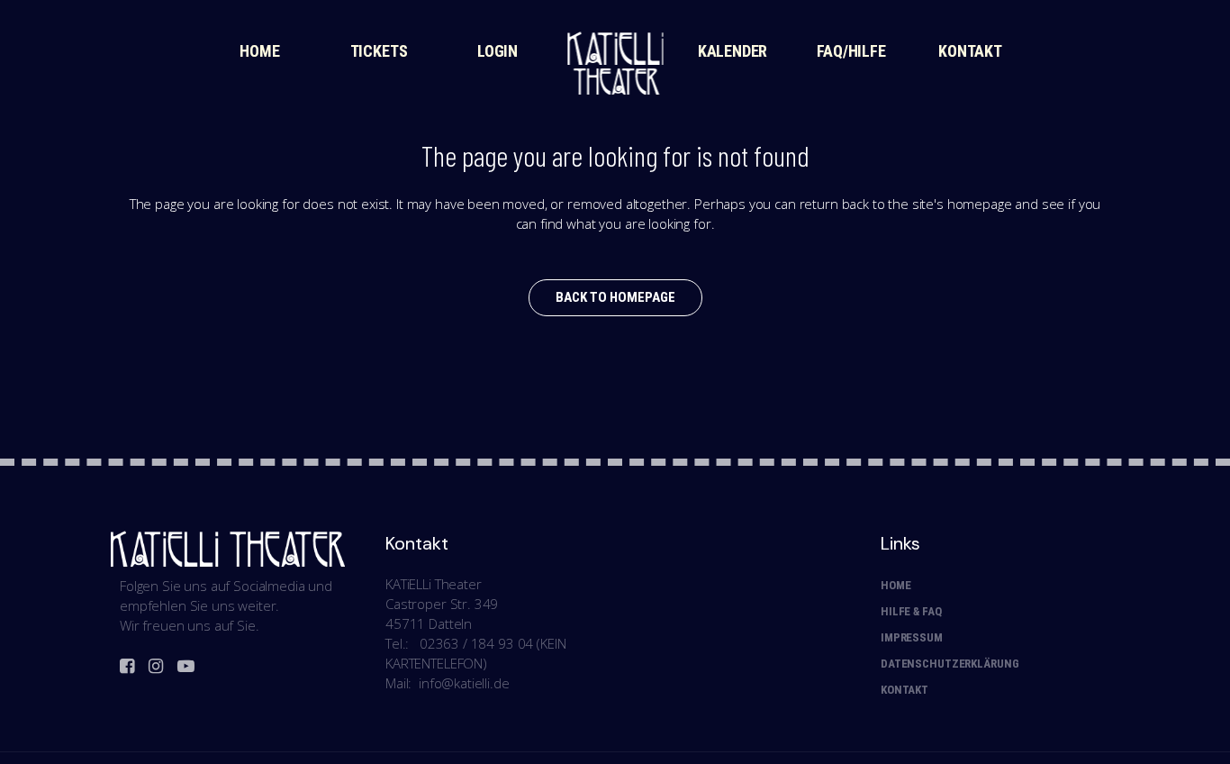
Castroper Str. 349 (441, 604)
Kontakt (904, 689)
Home (895, 585)
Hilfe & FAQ (911, 611)
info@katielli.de (464, 683)
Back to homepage (615, 297)
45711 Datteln (428, 623)
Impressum (912, 637)
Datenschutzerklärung (949, 663)
